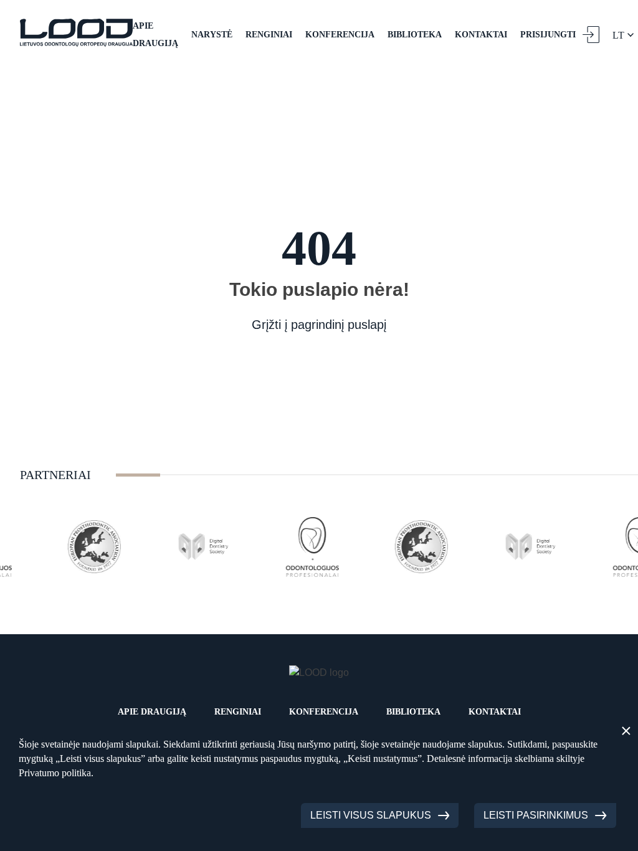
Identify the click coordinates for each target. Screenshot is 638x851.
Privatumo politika (55, 773)
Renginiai (268, 34)
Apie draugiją (155, 34)
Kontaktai (481, 34)
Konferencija (339, 34)
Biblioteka (415, 34)
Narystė (211, 34)
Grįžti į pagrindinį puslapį (319, 324)
